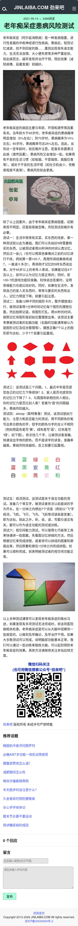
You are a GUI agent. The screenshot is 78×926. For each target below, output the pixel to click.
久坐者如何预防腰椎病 (19, 798)
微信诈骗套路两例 (16, 781)
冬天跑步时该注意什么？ (20, 789)
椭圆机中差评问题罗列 (19, 745)
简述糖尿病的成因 (16, 825)
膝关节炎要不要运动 (17, 816)
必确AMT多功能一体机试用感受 (25, 754)
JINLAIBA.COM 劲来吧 (39, 7)
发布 (9, 896)
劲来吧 (8, 724)
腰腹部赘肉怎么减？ (17, 763)
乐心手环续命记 (14, 807)
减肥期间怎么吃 (14, 772)
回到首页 (39, 913)
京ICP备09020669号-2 (39, 921)
